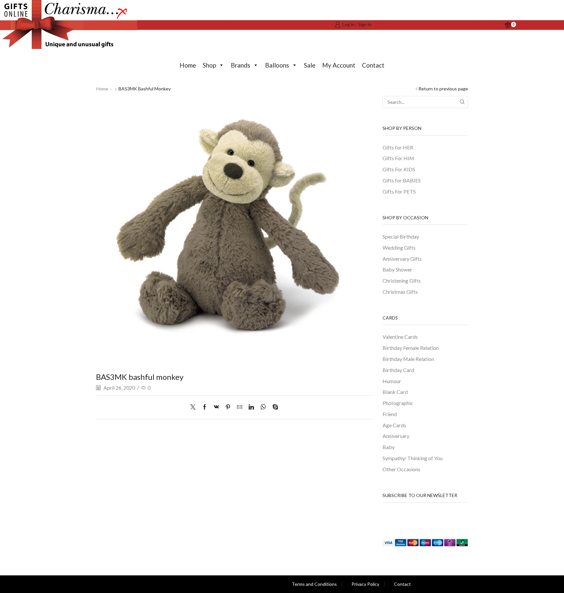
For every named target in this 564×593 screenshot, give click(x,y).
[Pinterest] (228, 407)
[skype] (273, 407)
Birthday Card (398, 370)
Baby (389, 447)
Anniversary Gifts (402, 259)
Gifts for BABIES (402, 180)
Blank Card (395, 392)
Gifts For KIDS (399, 169)
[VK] (216, 407)
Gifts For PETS (399, 191)
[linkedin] (251, 407)
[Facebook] (205, 407)
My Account (338, 65)
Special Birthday (401, 236)
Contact (373, 65)
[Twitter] (194, 407)
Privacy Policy (365, 584)
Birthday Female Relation (411, 348)
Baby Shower (397, 269)
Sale (310, 65)
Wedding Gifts (399, 247)
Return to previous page (443, 88)
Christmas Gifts (400, 292)
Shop (209, 65)
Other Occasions (401, 469)
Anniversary (396, 436)
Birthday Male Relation (408, 359)
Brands (240, 65)
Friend (390, 414)
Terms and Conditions (314, 584)
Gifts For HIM (398, 158)
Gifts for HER (398, 147)
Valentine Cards (400, 337)
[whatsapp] (263, 407)
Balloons (277, 65)
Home (188, 65)
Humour (392, 381)
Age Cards (394, 425)
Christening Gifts (402, 280)
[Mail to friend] (239, 407)
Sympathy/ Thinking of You (413, 458)
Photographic (398, 403)
